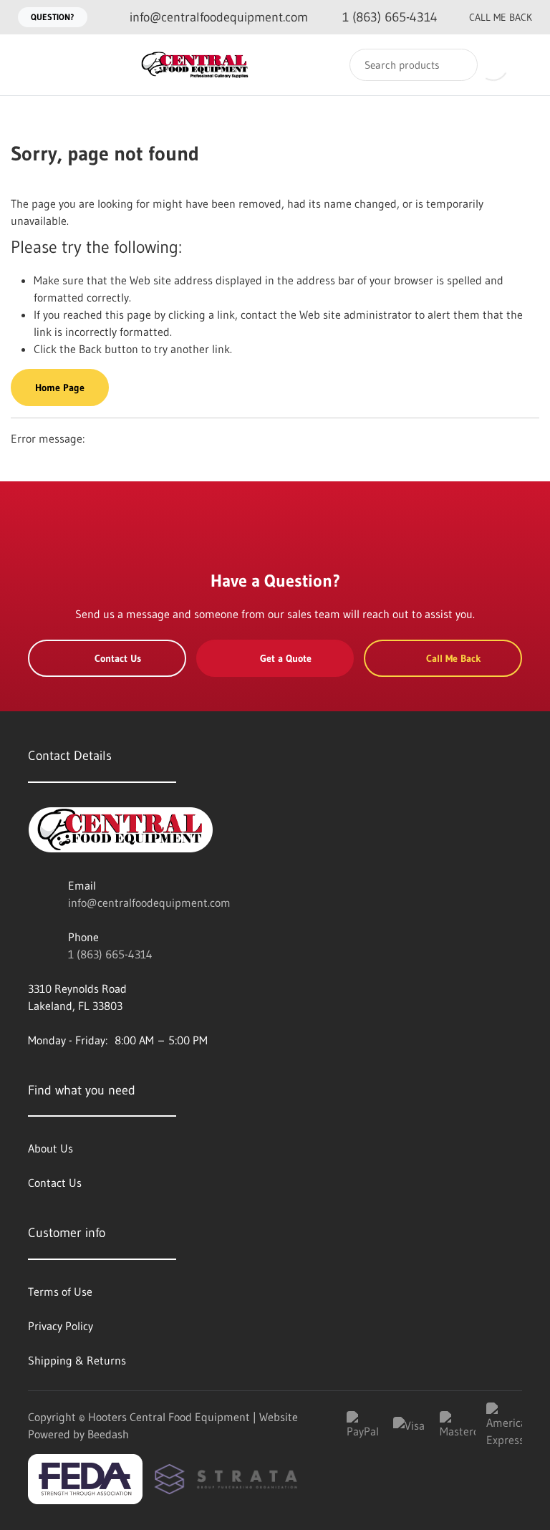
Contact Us (118, 658)
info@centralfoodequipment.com (149, 902)
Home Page (60, 387)
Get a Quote (286, 658)
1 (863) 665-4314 (110, 954)
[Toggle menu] (25, 65)
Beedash (108, 1434)
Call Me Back (500, 17)
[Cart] (523, 65)
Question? (52, 16)
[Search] (457, 65)
